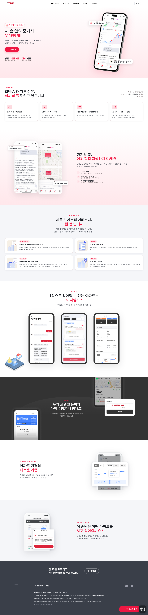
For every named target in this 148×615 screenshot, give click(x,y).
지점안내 (76, 3)
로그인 (138, 3)
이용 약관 (37, 592)
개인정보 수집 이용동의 (60, 592)
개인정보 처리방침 (46, 592)
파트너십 (94, 3)
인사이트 (66, 3)
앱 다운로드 (12, 49)
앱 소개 (85, 3)
